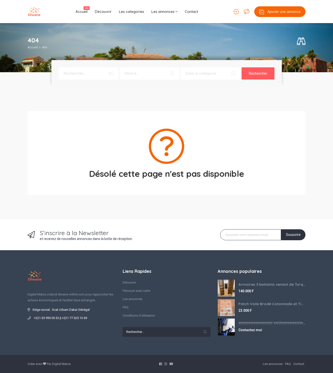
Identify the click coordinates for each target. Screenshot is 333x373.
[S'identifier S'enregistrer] (236, 12)
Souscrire (293, 235)
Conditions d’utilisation (139, 315)
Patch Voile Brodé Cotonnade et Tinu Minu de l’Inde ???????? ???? (271, 304)
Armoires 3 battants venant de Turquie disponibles (271, 284)
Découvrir (103, 11)
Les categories (131, 11)
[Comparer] (246, 12)
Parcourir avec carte (136, 291)
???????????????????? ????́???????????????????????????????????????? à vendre (271, 323)
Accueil (82, 10)
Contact (191, 11)
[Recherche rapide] (301, 41)
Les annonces (163, 11)
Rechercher (258, 73)
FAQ (125, 307)
